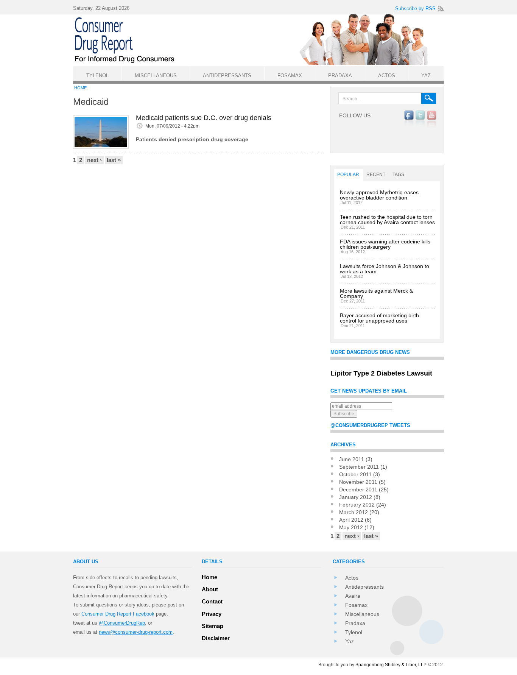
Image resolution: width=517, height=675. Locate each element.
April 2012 (351, 520)
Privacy (211, 614)
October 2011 (355, 474)
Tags (398, 174)
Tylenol (353, 632)
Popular (348, 174)
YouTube (431, 119)
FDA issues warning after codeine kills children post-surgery (385, 244)
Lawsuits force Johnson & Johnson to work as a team (384, 268)
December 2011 (358, 489)
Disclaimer (216, 638)
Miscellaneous (362, 614)
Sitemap (212, 626)
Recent (375, 174)
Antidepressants (364, 587)
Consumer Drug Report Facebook (117, 614)
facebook (409, 119)
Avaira (352, 596)
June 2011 (351, 459)
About (210, 589)
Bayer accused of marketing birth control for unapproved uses (379, 318)
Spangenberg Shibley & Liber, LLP (391, 664)
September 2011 (359, 467)
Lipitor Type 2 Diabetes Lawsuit (381, 373)
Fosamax (356, 605)
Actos (351, 578)
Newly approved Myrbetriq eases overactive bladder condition (379, 195)
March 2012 (353, 512)
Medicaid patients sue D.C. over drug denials (203, 118)
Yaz (349, 641)
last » (114, 160)
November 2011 (358, 482)
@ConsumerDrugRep (122, 623)
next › (94, 160)
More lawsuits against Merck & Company (376, 293)
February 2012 (357, 505)
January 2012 (355, 497)
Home (80, 88)
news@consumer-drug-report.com (136, 632)
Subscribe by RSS (415, 8)
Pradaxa (355, 623)
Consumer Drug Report (262, 39)
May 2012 (351, 527)
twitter (420, 119)
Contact (212, 601)
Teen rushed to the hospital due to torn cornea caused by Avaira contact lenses (387, 219)
